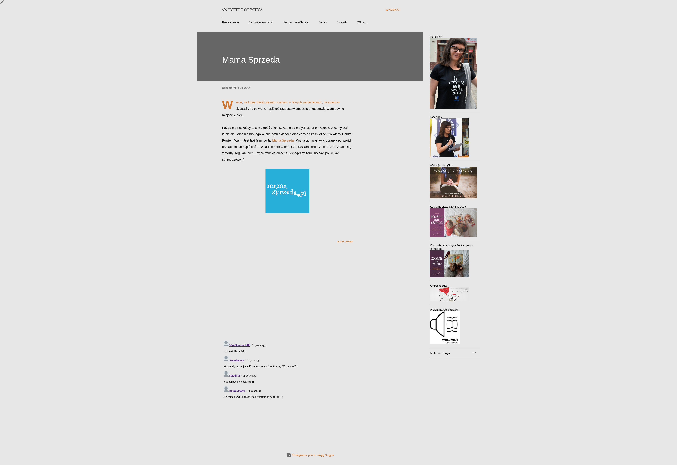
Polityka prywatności (261, 21)
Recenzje (342, 21)
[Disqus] (287, 292)
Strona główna (230, 21)
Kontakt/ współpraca (296, 21)
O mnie (323, 21)
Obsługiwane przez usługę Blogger (312, 455)
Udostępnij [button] (345, 241)
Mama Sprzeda (283, 140)
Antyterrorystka (242, 10)
